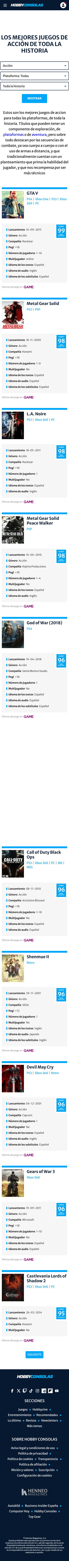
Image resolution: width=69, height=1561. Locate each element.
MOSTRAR (34, 98)
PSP (37, 309)
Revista (31, 1420)
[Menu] (5, 5)
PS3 (54, 199)
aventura (39, 135)
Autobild (14, 1506)
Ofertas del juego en (12, 287)
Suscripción (46, 1470)
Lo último (14, 1420)
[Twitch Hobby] (25, 1391)
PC (37, 203)
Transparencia (48, 1459)
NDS (30, 867)
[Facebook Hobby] (12, 1391)
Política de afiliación (33, 1464)
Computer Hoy (19, 1511)
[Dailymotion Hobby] (44, 1391)
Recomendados (47, 1415)
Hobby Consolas (45, 1511)
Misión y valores (22, 1470)
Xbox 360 (41, 420)
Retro (30, 963)
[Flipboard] (50, 1391)
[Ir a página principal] (26, 5)
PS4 (29, 199)
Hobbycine (40, 1409)
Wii (60, 863)
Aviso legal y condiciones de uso (33, 1448)
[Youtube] (56, 1391)
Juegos (23, 1409)
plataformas (13, 135)
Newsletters (49, 1420)
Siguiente (34, 1354)
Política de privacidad (33, 1453)
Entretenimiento (19, 1415)
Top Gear (34, 1517)
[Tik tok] (31, 1391)
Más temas (34, 1426)
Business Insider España (41, 1506)
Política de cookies (20, 1459)
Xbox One (41, 199)
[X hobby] (18, 1391)
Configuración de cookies (34, 1475)
